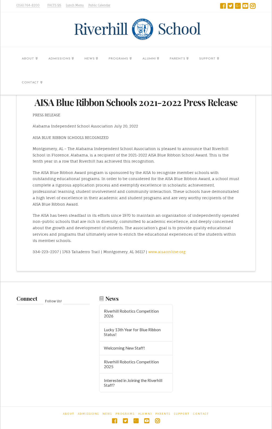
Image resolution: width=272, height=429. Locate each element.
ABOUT (68, 413)
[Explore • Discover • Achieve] (136, 29)
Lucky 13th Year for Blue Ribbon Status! (132, 332)
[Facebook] (223, 6)
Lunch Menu (75, 5)
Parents (163, 413)
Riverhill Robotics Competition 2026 (131, 313)
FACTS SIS (54, 5)
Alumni (145, 413)
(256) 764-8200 (28, 5)
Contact (201, 413)
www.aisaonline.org (166, 251)
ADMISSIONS (88, 413)
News (107, 413)
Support (182, 413)
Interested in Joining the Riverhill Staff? (133, 383)
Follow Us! (53, 301)
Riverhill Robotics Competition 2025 (131, 364)
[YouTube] (245, 6)
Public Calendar (99, 5)
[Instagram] (253, 6)
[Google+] (238, 6)
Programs (125, 413)
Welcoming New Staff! (124, 348)
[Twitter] (230, 6)
